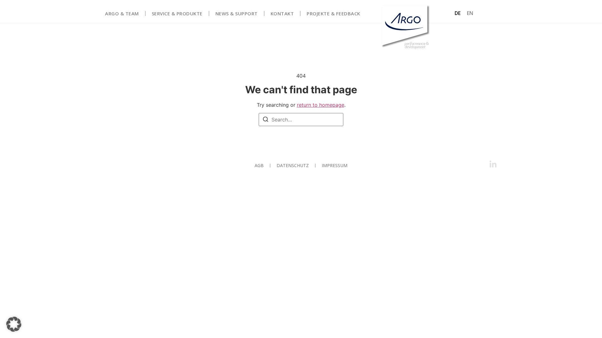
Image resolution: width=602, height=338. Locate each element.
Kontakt (282, 13)
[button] (14, 324)
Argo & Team (122, 13)
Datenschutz (293, 165)
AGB (259, 165)
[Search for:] (301, 119)
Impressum (334, 165)
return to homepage (320, 105)
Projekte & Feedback (333, 13)
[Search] (265, 120)
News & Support (236, 13)
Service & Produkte (177, 13)
